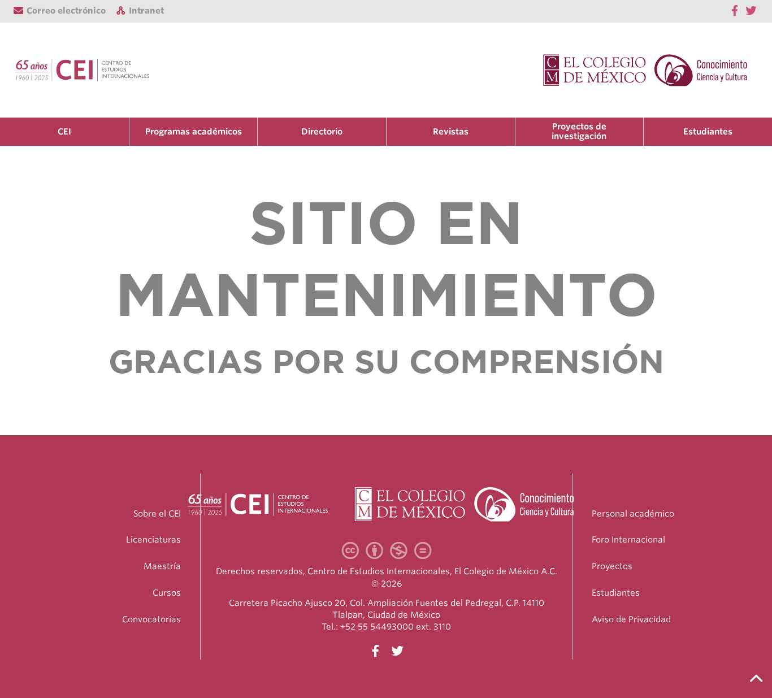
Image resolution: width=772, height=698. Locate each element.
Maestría (162, 566)
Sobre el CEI (157, 514)
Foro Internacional (628, 540)
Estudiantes (707, 132)
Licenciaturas (153, 540)
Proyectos (612, 566)
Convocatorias (151, 619)
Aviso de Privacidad (631, 619)
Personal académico (633, 514)
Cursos (167, 593)
